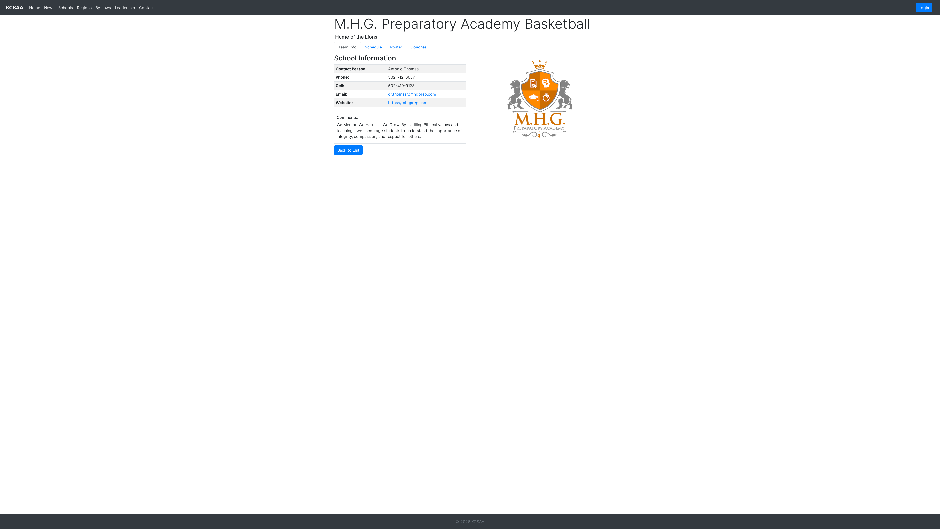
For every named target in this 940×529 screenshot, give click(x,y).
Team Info (347, 47)
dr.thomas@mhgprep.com (412, 94)
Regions (84, 7)
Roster (396, 47)
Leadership (125, 7)
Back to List (348, 150)
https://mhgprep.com (407, 102)
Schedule (373, 47)
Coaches (419, 47)
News (49, 7)
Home (34, 7)
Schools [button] (65, 7)
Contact (146, 7)
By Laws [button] (103, 7)
